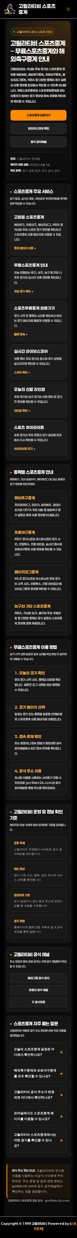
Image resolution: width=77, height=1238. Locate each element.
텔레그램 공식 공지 (38, 978)
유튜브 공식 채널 (38, 990)
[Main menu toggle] (68, 9)
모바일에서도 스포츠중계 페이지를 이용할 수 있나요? (34, 1116)
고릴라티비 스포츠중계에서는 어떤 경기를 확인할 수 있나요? (35, 1140)
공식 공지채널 (39, 142)
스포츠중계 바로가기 (38, 115)
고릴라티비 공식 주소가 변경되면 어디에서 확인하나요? (34, 1094)
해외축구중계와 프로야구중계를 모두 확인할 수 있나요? (35, 1073)
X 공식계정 (38, 1002)
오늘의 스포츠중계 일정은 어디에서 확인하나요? (34, 1052)
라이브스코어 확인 (38, 128)
